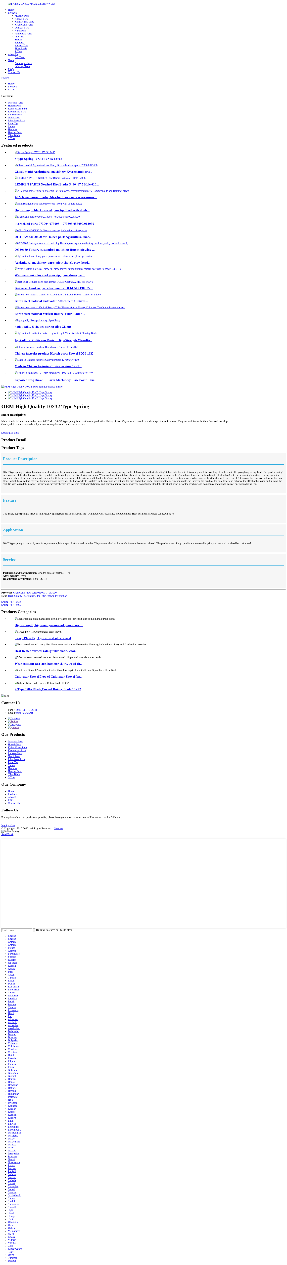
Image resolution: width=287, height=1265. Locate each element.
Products (12, 12)
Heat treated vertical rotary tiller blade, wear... (46, 651)
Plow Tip (19, 36)
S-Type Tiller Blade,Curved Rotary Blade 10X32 (48, 689)
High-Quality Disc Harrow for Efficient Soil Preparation (37, 595)
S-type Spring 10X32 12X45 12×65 (38, 158)
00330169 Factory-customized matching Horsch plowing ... (55, 249)
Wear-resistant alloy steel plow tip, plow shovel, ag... (50, 275)
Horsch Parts (21, 18)
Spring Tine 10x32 (11, 601)
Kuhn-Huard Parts (24, 21)
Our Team (20, 57)
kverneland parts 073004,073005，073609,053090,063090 (54, 223)
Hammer (19, 42)
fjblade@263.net (24, 712)
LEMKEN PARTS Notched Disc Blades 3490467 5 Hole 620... (57, 184)
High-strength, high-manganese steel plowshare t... (49, 625)
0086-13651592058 (26, 709)
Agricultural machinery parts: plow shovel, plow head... (53, 262)
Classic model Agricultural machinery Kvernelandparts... (53, 171)
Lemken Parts (22, 27)
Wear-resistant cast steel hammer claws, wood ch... (49, 663)
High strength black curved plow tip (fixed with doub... (52, 210)
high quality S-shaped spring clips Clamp (43, 326)
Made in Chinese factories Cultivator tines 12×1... (48, 366)
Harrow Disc (21, 45)
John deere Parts (23, 33)
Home (11, 9)
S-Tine (18, 51)
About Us (13, 54)
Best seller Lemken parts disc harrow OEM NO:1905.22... (54, 288)
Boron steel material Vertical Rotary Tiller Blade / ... (50, 313)
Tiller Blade (21, 48)
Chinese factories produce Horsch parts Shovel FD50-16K (54, 353)
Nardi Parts (20, 30)
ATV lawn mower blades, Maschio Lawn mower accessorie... (56, 197)
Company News (23, 63)
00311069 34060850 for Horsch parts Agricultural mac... (53, 237)
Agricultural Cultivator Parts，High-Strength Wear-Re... (53, 340)
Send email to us (10, 432)
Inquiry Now (8, 825)
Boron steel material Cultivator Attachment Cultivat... (51, 301)
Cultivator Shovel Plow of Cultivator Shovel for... (48, 676)
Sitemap (58, 828)
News (11, 60)
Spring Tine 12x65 (11, 604)
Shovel (18, 39)
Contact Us (14, 72)
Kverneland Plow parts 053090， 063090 (35, 592)
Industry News (22, 66)
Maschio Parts (22, 15)
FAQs (11, 69)
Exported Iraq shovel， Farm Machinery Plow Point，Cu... (55, 380)
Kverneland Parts (24, 24)
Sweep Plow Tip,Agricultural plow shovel (43, 638)
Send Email (7, 834)
